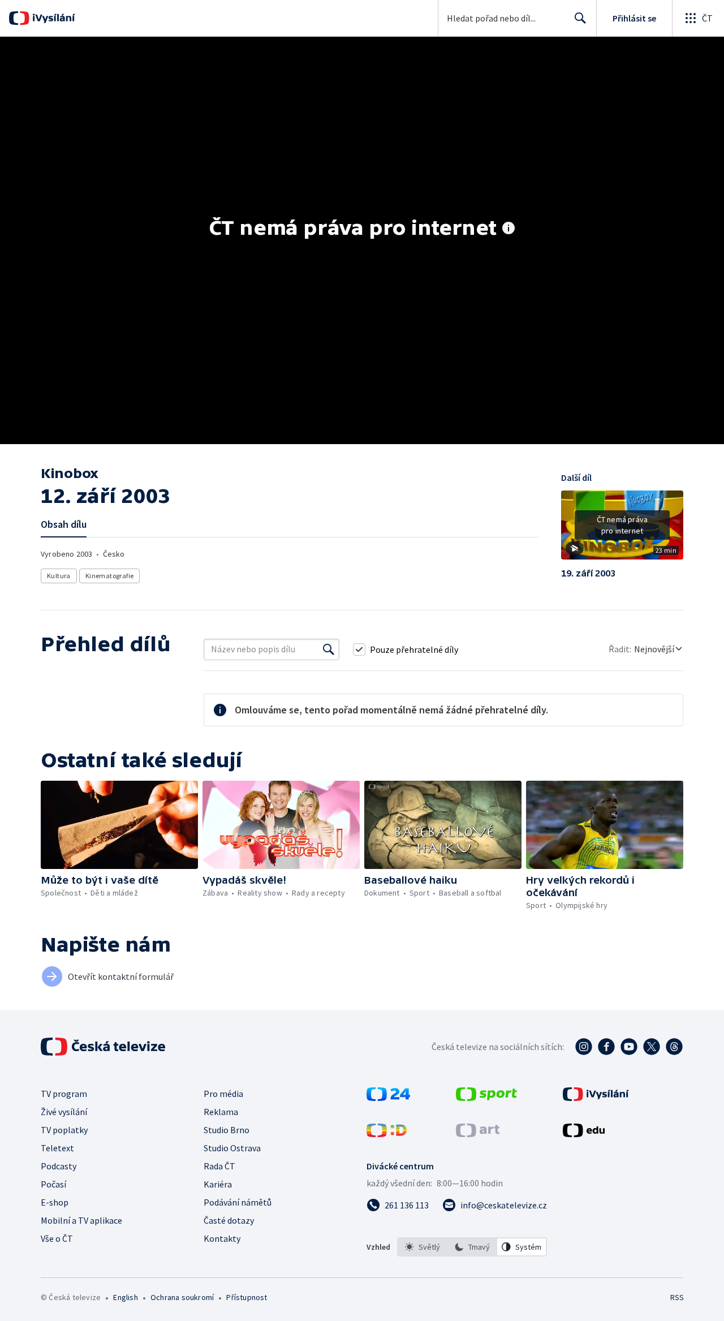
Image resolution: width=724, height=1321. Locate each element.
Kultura (59, 575)
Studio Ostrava (232, 1148)
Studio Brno (226, 1129)
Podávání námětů (238, 1202)
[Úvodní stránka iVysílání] (52, 18)
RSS (677, 1297)
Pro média (223, 1093)
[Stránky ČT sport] (486, 1097)
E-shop (54, 1202)
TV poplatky (64, 1129)
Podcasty (58, 1166)
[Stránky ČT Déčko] (387, 1133)
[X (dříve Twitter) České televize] (652, 1047)
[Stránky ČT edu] (584, 1133)
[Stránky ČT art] (477, 1133)
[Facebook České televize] (606, 1047)
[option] (422, 1246)
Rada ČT (219, 1166)
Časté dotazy (229, 1220)
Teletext (57, 1148)
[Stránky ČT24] (388, 1097)
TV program (64, 1093)
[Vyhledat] (328, 649)
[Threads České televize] (674, 1047)
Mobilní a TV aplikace (81, 1220)
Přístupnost (246, 1297)
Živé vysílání (64, 1111)
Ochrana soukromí (182, 1297)
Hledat (580, 18)
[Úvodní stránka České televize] (104, 1047)
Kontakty (222, 1238)
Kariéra (218, 1184)
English (125, 1297)
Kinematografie (109, 575)
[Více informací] (508, 229)
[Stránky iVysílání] (596, 1097)
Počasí (53, 1184)
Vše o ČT (57, 1238)
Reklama (221, 1111)
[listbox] (472, 1247)
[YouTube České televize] (629, 1047)
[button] (622, 528)
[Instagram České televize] (584, 1047)
